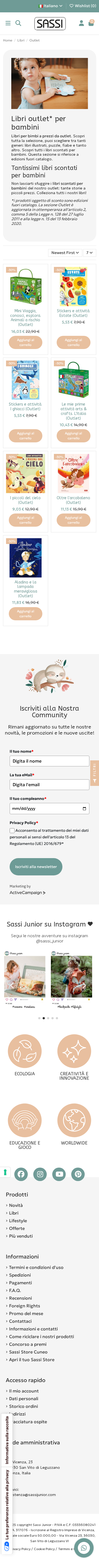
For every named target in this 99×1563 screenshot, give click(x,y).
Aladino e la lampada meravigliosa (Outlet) (25, 589)
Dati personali (23, 1398)
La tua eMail (22, 774)
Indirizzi (17, 1414)
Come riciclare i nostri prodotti (41, 1336)
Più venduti (21, 1236)
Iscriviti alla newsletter (36, 866)
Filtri (94, 770)
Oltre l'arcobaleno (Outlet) (73, 500)
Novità (16, 1205)
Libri (13, 1213)
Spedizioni (20, 1275)
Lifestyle (18, 1220)
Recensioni (20, 1298)
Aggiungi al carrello (25, 342)
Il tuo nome (22, 751)
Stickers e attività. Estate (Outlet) (73, 313)
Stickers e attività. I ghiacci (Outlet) (25, 406)
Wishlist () (85, 5)
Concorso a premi (27, 1344)
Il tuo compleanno (28, 798)
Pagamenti (20, 1282)
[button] (39, 1018)
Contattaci (20, 1321)
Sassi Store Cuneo (28, 1352)
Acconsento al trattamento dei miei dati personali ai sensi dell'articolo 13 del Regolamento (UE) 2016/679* (49, 837)
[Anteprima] (40, 285)
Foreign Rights (24, 1305)
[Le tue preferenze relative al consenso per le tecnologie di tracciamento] (5, 1172)
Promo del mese (26, 1313)
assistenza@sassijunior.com (31, 1494)
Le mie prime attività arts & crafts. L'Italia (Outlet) (74, 411)
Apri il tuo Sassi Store (31, 1359)
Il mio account (24, 1391)
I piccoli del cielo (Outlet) (25, 500)
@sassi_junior (49, 941)
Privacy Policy (20, 1549)
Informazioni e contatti (33, 1329)
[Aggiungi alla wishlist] (40, 275)
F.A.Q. (15, 1290)
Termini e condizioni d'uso (36, 1267)
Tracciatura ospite (28, 1421)
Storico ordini (23, 1406)
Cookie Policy (44, 1549)
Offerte (17, 1228)
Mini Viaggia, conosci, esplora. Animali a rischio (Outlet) (25, 318)
